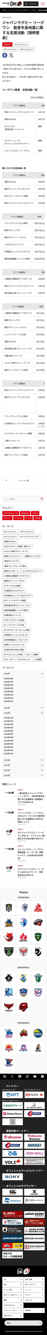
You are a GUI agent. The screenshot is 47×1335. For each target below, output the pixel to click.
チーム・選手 (8, 1290)
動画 (5, 1300)
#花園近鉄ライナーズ (12, 615)
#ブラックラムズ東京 (12, 585)
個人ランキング (30, 1284)
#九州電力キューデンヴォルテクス (17, 595)
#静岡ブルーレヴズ (32, 556)
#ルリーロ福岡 (32, 654)
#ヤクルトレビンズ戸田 (13, 654)
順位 (5, 1284)
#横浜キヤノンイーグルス (14, 580)
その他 (37, 518)
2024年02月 (8, 750)
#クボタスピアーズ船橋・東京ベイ (17, 546)
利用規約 (28, 1310)
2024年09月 (8, 727)
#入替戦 (38, 659)
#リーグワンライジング (29, 536)
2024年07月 (8, 734)
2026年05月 (8, 688)
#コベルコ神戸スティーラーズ (15, 551)
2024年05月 (8, 740)
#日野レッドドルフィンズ (14, 644)
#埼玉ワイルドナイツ (12, 556)
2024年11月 (8, 721)
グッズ (28, 518)
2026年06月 (8, 685)
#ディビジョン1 (21, 44)
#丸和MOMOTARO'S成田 (14, 649)
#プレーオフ (9, 659)
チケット (33, 4)
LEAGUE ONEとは (9, 1305)
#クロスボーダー (24, 659)
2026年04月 (8, 691)
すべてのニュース (10, 513)
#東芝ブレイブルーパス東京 (15, 566)
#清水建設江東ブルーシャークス (16, 605)
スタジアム (28, 1300)
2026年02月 (8, 698)
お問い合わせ (8, 1315)
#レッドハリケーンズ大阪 (14, 625)
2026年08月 (8, 678)
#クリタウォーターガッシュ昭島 (16, 630)
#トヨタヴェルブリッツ (32, 571)
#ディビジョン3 (26, 49)
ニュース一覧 (23, 480)
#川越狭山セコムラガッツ (14, 590)
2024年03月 (8, 747)
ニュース (11, 10)
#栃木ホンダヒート (11, 571)
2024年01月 (8, 753)
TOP (4, 10)
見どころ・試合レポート (11, 1295)
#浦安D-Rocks (10, 541)
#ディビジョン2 (10, 49)
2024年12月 (8, 717)
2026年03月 (8, 694)
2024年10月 (8, 724)
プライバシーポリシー (11, 1310)
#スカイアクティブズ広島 (14, 620)
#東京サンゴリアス (11, 561)
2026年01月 (8, 701)
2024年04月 (8, 743)
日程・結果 (28, 1279)
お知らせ (7, 44)
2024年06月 (8, 737)
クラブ (35, 513)
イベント (18, 518)
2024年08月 (8, 731)
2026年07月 (8, 681)
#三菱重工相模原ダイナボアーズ (16, 576)
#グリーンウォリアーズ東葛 (15, 600)
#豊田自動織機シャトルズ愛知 (16, 610)
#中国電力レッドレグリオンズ (16, 635)
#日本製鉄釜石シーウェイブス (16, 639)
